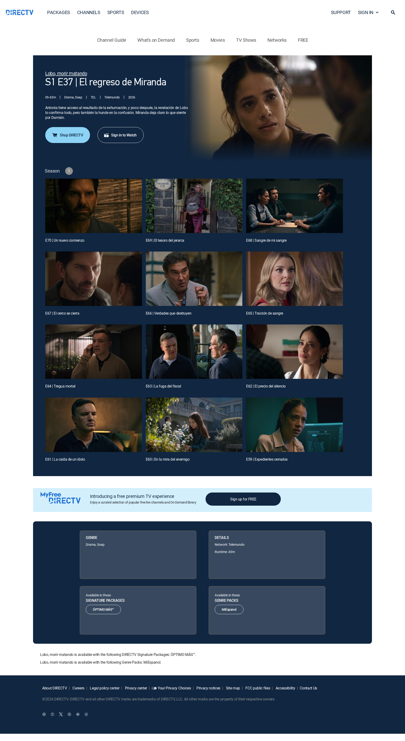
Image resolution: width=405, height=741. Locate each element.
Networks (277, 40)
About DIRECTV (54, 688)
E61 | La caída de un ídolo (65, 459)
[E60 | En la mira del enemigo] (194, 425)
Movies (217, 40)
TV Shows (246, 40)
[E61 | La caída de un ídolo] (93, 425)
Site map (232, 688)
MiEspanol (229, 609)
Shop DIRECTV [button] (71, 135)
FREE (303, 40)
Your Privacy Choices (174, 688)
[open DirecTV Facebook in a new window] (52, 714)
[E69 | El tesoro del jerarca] (194, 206)
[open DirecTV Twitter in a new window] (61, 714)
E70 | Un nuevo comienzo (64, 240)
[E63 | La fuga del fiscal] (194, 351)
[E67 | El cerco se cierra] (93, 279)
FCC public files (257, 688)
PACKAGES (58, 12)
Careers (78, 688)
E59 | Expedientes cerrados (267, 459)
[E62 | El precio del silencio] (294, 351)
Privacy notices (207, 688)
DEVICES (140, 12)
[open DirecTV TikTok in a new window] (86, 714)
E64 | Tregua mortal (60, 386)
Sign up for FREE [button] (243, 499)
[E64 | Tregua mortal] (93, 351)
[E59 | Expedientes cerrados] (294, 425)
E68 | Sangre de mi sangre (266, 240)
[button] (393, 12)
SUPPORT (341, 12)
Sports (192, 40)
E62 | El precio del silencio (266, 386)
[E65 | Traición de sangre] (294, 279)
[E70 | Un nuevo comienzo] (93, 206)
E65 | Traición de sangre (264, 313)
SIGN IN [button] (365, 12)
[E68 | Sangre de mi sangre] (294, 206)
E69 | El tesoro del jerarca (165, 240)
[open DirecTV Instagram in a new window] (69, 714)
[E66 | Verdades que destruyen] (194, 279)
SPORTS (115, 12)
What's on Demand (156, 40)
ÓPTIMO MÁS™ (103, 609)
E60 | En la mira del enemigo (168, 459)
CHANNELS (88, 12)
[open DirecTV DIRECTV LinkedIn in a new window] (44, 714)
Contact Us (308, 688)
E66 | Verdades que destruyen (168, 313)
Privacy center (135, 688)
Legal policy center (104, 688)
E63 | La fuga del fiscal (163, 386)
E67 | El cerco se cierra (62, 313)
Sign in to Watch (123, 135)
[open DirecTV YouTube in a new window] (78, 714)
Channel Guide (111, 40)
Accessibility (285, 688)
